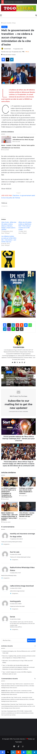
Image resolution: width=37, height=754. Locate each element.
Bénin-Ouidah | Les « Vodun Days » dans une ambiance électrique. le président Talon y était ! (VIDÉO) (9, 516)
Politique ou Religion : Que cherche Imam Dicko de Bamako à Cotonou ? (26, 490)
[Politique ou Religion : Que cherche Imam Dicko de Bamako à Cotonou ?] (27, 481)
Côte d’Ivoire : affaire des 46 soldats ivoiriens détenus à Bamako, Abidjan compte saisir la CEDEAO (8, 225)
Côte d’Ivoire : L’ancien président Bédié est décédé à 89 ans (26, 514)
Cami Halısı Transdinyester (7, 711)
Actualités (9, 23)
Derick (12, 617)
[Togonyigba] (18, 8)
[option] (18, 376)
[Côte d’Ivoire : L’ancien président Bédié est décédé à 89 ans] (27, 506)
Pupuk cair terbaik (5, 683)
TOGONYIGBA (7, 48)
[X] (17, 362)
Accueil (4, 23)
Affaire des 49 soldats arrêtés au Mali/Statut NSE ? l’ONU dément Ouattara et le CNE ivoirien (24, 225)
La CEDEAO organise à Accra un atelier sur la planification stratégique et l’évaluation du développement (8, 492)
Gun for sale (14, 552)
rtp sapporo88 (4, 697)
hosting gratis (15, 601)
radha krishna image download (22, 586)
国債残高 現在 (4, 690)
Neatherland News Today (7, 704)
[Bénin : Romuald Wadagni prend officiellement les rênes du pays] (6, 139)
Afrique (14, 23)
